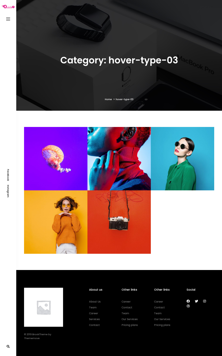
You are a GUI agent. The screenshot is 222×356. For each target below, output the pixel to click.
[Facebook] (188, 301)
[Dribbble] (188, 306)
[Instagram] (204, 301)
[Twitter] (196, 301)
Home (108, 99)
